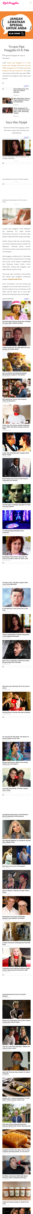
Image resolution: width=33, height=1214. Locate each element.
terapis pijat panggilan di (18, 63)
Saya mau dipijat (16, 122)
